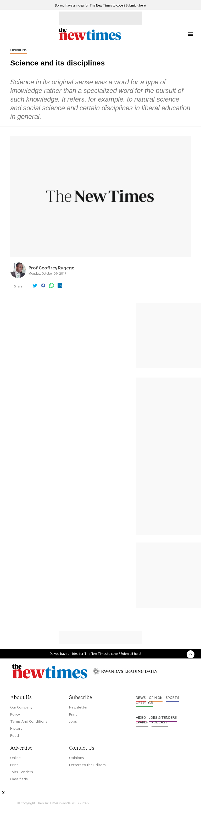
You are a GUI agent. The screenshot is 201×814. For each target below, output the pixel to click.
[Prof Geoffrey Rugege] (18, 276)
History (16, 728)
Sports (172, 697)
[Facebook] (43, 286)
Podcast (160, 722)
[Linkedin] (60, 286)
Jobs (73, 721)
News (141, 697)
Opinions (18, 50)
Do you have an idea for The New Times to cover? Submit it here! (100, 5)
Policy (15, 714)
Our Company (21, 707)
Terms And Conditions (28, 721)
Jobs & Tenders (163, 717)
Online (15, 758)
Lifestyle (144, 702)
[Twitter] (34, 286)
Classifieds (19, 779)
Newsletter (78, 707)
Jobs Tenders (21, 772)
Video (141, 717)
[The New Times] (89, 39)
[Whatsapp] (51, 286)
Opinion (156, 697)
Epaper (142, 722)
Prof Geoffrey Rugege (51, 267)
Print (73, 714)
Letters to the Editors (87, 765)
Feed (14, 735)
